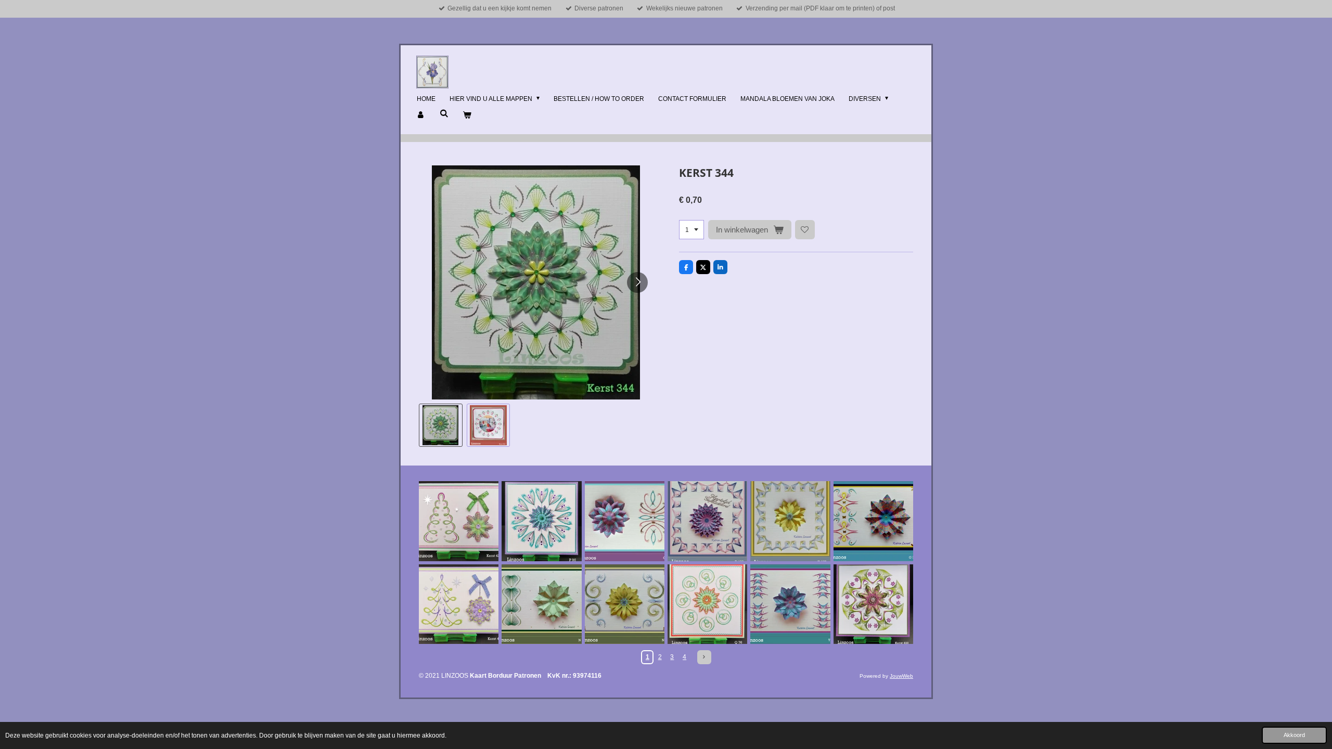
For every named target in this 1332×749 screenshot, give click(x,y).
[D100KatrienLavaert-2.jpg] (790, 521)
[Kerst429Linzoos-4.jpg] (458, 521)
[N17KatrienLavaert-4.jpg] (624, 604)
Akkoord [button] (1294, 735)
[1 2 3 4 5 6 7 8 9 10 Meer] (691, 230)
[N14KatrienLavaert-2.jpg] (541, 604)
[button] (441, 425)
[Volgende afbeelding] (637, 282)
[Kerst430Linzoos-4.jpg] (458, 604)
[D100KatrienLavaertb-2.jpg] (707, 521)
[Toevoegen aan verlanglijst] (805, 230)
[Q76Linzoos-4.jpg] (707, 604)
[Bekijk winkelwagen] (467, 115)
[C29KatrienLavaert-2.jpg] (624, 521)
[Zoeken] (444, 113)
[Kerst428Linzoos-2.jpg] (873, 604)
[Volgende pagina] (704, 657)
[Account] (421, 115)
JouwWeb (901, 676)
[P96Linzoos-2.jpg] (541, 521)
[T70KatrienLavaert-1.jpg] (790, 604)
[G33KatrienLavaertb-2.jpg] (873, 521)
